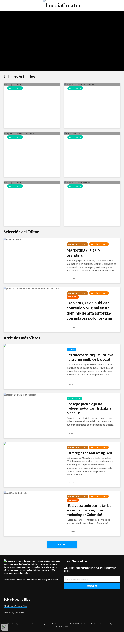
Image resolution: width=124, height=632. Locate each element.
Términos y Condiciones (15, 612)
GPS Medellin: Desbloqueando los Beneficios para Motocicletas (91, 145)
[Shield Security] (4, 627)
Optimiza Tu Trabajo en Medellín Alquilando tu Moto (91, 96)
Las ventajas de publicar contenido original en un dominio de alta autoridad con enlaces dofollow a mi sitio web (89, 313)
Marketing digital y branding (83, 253)
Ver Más (62, 544)
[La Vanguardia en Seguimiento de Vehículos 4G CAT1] (13, 84)
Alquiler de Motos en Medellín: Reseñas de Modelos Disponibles (30, 147)
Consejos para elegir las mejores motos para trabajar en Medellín (90, 408)
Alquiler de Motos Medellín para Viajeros (91, 194)
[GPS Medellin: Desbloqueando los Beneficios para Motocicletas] (72, 133)
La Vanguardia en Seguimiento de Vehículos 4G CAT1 (30, 96)
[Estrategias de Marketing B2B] (33, 464)
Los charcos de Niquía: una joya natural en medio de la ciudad (90, 357)
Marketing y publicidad (77, 244)
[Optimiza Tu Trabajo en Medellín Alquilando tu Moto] (79, 84)
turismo (11, 18)
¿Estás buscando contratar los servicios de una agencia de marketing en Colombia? (89, 510)
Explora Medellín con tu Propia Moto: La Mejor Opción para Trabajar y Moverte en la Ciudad (34, 35)
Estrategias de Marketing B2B (89, 453)
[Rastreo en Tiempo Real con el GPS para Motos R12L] (13, 182)
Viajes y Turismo (24, 18)
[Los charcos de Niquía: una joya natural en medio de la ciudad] (33, 366)
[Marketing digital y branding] (13, 239)
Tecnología (72, 297)
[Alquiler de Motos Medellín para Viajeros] (78, 182)
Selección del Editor (99, 244)
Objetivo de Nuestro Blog (15, 606)
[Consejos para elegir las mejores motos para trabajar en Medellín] (20, 394)
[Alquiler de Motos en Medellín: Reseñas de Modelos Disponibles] (19, 133)
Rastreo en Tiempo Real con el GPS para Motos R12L (30, 194)
